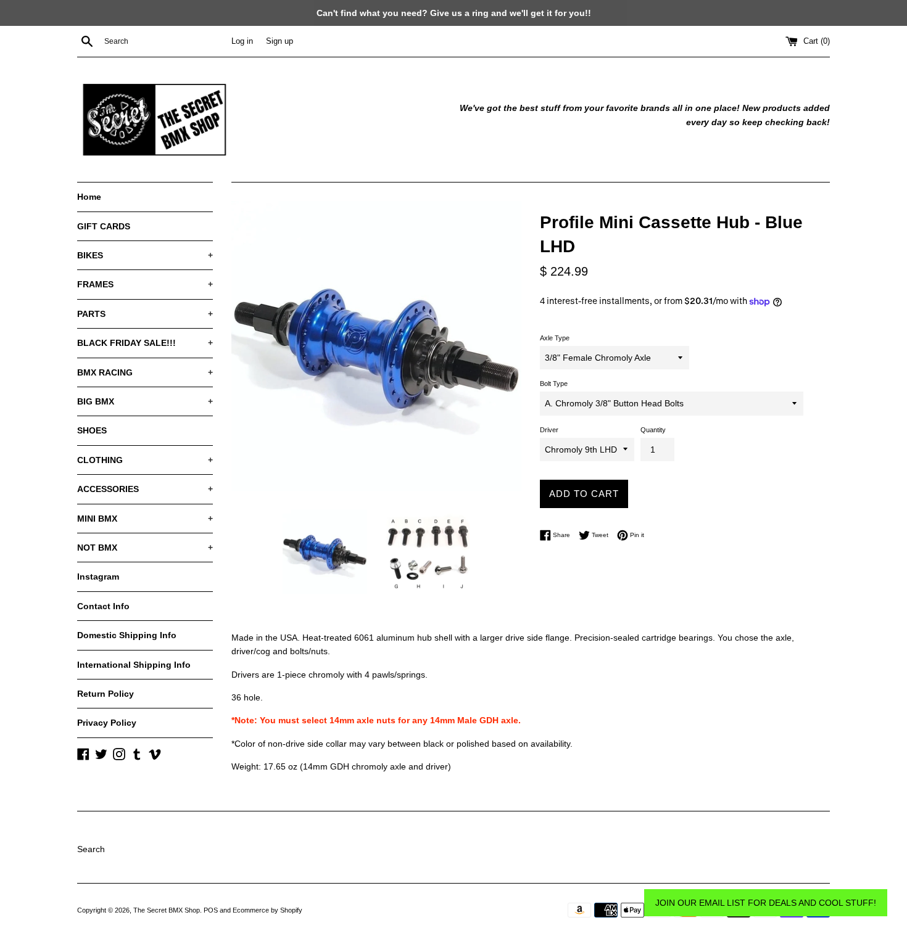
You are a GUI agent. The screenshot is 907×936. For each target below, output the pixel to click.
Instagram (98, 576)
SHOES (92, 430)
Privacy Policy (106, 723)
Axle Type (554, 338)
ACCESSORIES (145, 489)
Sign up (279, 41)
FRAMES (145, 284)
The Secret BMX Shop (166, 910)
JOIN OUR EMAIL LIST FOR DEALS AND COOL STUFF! (765, 903)
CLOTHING (145, 460)
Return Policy (105, 694)
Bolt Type (554, 383)
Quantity (653, 429)
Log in (242, 41)
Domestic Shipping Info (126, 635)
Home (89, 197)
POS (211, 910)
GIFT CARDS (103, 226)
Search (91, 849)
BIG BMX (145, 401)
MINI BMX (145, 518)
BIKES (145, 255)
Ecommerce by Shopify (267, 910)
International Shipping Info (134, 665)
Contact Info (103, 606)
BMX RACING (145, 372)
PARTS (145, 314)
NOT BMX (145, 547)
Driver (549, 429)
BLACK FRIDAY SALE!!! (145, 343)
